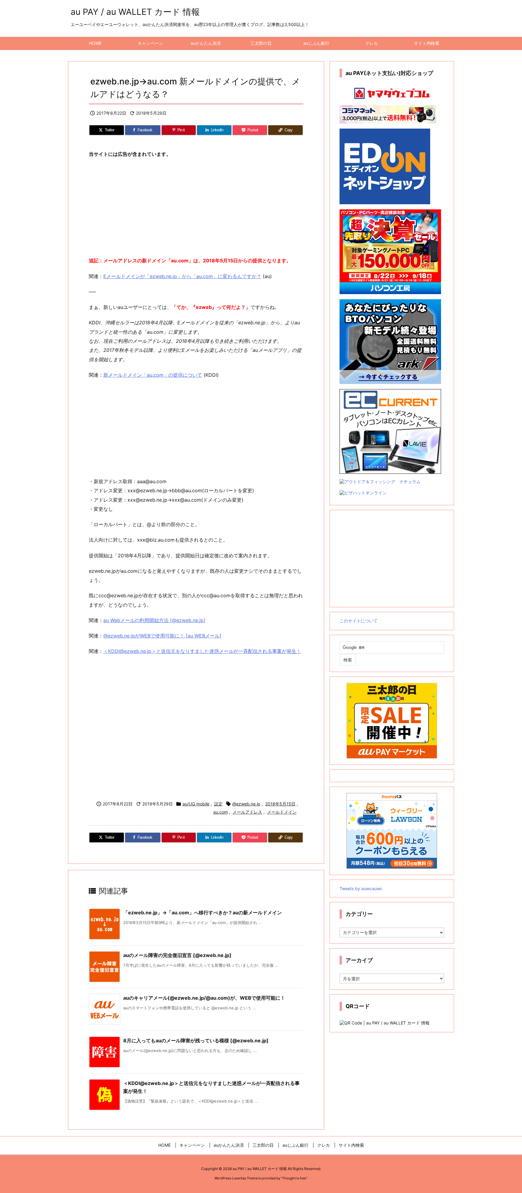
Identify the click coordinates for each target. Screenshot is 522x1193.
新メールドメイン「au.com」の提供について (152, 375)
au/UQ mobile (195, 803)
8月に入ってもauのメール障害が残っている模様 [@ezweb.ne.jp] (196, 1040)
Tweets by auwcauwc (361, 888)
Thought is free (294, 1178)
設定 (218, 803)
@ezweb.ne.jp (246, 803)
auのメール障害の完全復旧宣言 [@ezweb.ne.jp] (177, 955)
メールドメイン (282, 811)
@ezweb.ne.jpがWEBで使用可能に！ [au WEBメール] (162, 636)
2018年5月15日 (280, 803)
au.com (220, 811)
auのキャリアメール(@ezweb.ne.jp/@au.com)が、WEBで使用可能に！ (204, 998)
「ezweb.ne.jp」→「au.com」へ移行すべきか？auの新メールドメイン (202, 912)
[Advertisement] (196, 207)
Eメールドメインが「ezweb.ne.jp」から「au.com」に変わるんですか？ (182, 276)
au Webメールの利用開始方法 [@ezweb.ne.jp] (154, 620)
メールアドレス (247, 811)
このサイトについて (359, 620)
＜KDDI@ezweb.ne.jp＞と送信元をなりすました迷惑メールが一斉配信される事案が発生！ (202, 651)
